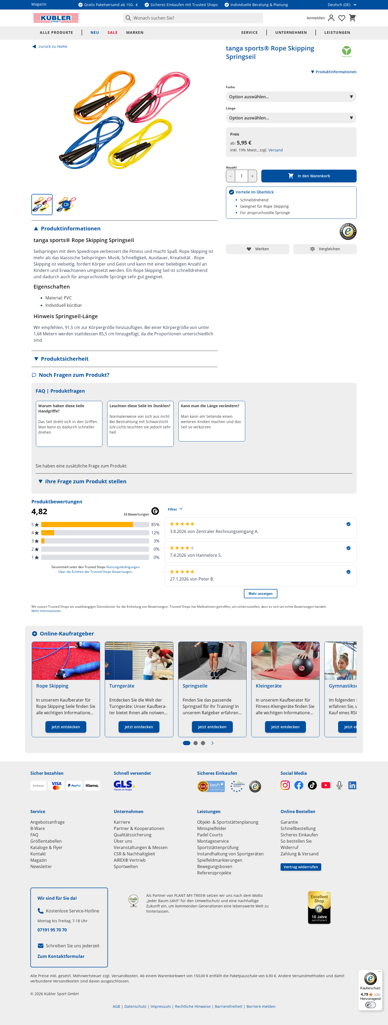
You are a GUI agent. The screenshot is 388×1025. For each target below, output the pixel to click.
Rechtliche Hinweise (193, 1006)
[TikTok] (312, 785)
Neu (95, 32)
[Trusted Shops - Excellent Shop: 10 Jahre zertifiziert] (319, 907)
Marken (135, 32)
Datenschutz (135, 1006)
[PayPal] (74, 786)
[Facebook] (298, 785)
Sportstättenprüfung (218, 847)
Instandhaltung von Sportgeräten (230, 854)
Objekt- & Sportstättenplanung (227, 822)
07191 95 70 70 (52, 930)
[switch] (370, 1005)
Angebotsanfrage (47, 822)
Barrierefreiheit (228, 1006)
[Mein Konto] (331, 18)
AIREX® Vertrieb (130, 860)
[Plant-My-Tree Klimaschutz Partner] (133, 900)
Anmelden (316, 17)
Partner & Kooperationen (139, 828)
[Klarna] (92, 786)
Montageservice (213, 841)
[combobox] (193, 18)
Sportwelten (126, 866)
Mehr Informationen (46, 611)
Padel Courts (210, 835)
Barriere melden (261, 1006)
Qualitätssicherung (133, 835)
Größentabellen (46, 841)
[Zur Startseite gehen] (56, 17)
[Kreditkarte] (56, 786)
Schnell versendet (132, 773)
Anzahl (231, 167)
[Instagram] (285, 785)
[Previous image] (39, 120)
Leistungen (337, 32)
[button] (124, 228)
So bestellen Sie (296, 841)
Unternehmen (291, 32)
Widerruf (289, 847)
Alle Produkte (56, 32)
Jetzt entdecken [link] (66, 726)
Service (249, 32)
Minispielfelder (211, 828)
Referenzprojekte (214, 873)
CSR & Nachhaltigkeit (134, 854)
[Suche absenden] (127, 18)
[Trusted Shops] (255, 786)
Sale (113, 32)
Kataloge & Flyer (46, 847)
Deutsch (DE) (339, 4)
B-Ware (37, 828)
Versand (275, 149)
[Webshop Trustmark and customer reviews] (221, 786)
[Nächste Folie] (212, 743)
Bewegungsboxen (214, 866)
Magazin (38, 860)
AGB (116, 1006)
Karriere (122, 822)
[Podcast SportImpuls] (339, 785)
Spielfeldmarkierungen (219, 860)
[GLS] (152, 786)
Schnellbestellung (298, 828)
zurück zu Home (53, 46)
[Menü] (379, 973)
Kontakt (38, 854)
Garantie (289, 822)
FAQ (34, 835)
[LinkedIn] (353, 785)
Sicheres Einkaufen (217, 773)
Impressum (161, 1006)
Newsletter (41, 866)
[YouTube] (325, 785)
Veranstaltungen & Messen (141, 847)
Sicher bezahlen (47, 773)
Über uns (123, 841)
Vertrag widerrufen (301, 866)
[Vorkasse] (38, 786)
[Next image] (209, 120)
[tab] (42, 204)
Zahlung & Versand (300, 854)
